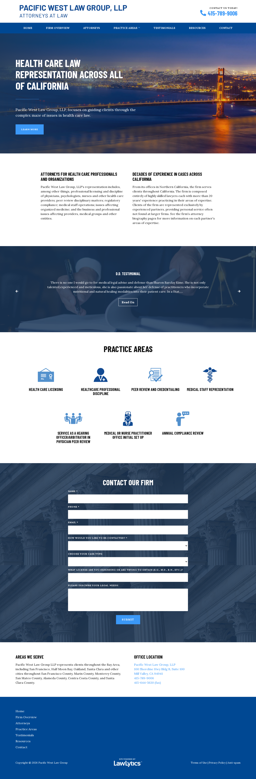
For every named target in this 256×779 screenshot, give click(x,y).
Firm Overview (58, 28)
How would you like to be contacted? (97, 537)
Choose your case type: (85, 553)
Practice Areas (125, 28)
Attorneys (91, 28)
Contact (226, 28)
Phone (73, 506)
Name (73, 491)
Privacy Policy (217, 762)
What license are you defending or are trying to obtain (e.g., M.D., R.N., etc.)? (125, 569)
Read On (128, 302)
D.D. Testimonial (128, 273)
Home (27, 28)
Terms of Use (199, 762)
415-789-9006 (222, 13)
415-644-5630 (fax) (147, 682)
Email (73, 522)
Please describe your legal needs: (93, 585)
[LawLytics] (128, 762)
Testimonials (164, 28)
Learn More (29, 129)
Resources (197, 28)
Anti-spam (234, 762)
